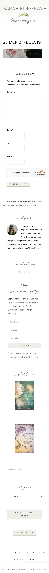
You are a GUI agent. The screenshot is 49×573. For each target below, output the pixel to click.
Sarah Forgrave (24, 13)
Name (10, 130)
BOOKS (30, 552)
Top (46, 569)
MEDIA (42, 552)
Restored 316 (41, 569)
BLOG (32, 559)
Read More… (34, 248)
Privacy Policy (24, 533)
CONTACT (19, 559)
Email (10, 143)
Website (10, 157)
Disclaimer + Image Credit (24, 514)
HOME (7, 552)
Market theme (25, 569)
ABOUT (18, 552)
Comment (12, 92)
